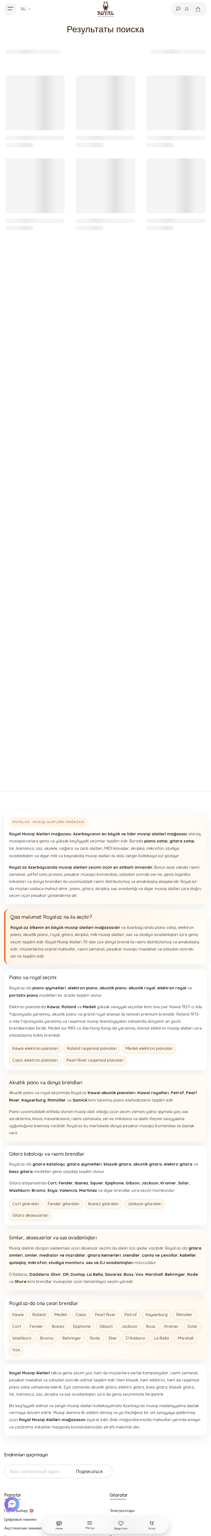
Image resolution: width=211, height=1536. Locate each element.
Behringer (71, 1338)
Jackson (129, 1326)
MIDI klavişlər (116, 848)
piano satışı (165, 927)
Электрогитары (122, 1510)
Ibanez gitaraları (103, 1203)
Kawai (18, 1314)
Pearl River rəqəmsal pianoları (95, 1060)
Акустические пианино (22, 1528)
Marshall (185, 1338)
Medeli (60, 1314)
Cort (16, 1326)
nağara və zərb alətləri (80, 848)
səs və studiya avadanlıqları (152, 934)
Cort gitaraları (25, 1203)
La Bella (161, 1338)
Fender (36, 1326)
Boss (151, 1326)
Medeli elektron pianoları (149, 1048)
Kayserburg (157, 1314)
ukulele (50, 848)
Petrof (130, 1314)
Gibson (106, 1326)
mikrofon (155, 848)
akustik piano (35, 934)
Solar (192, 1326)
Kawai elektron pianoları (35, 1048)
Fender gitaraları (63, 1203)
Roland (39, 1314)
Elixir (113, 1338)
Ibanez (58, 1326)
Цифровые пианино (20, 1519)
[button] (12, 1504)
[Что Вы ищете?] (178, 9)
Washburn (21, 1338)
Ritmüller (184, 1314)
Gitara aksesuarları (30, 1215)
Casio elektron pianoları (35, 1060)
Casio (81, 1314)
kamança (25, 848)
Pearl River (105, 1314)
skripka (138, 848)
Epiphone (82, 1326)
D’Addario (135, 1338)
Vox (16, 1349)
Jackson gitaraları (144, 1203)
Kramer (171, 1326)
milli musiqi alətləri (107, 934)
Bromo (47, 1338)
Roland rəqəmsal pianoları (92, 1048)
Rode (95, 1338)
